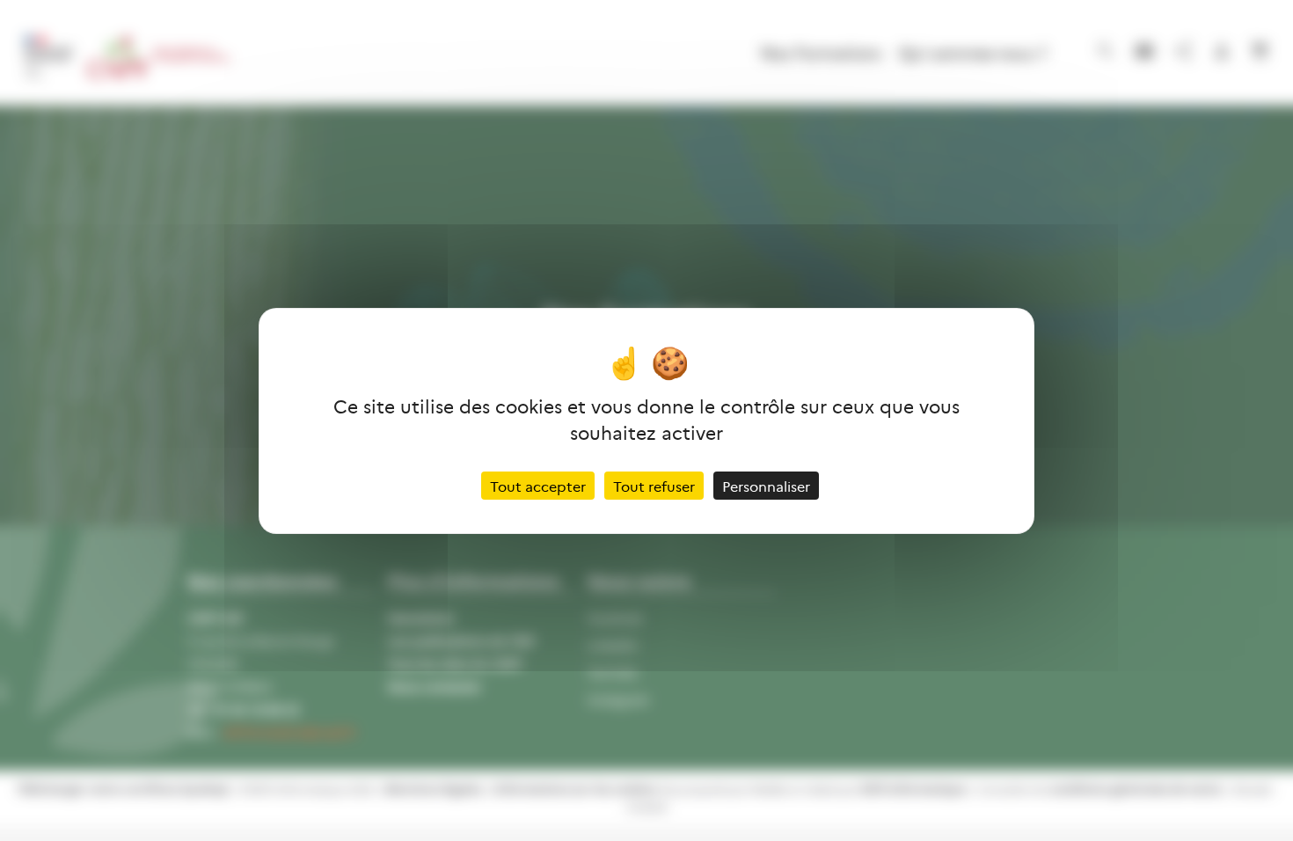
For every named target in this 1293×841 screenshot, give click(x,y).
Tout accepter (538, 485)
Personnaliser (766, 485)
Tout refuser (654, 485)
